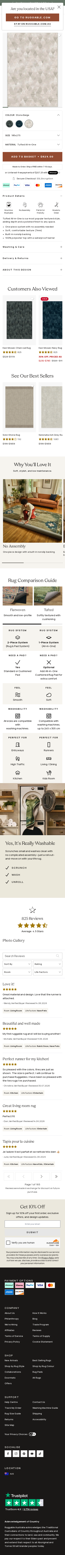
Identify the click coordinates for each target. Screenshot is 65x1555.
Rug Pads (37, 1371)
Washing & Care (13, 246)
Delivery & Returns (16, 258)
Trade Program (40, 1324)
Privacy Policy (12, 1341)
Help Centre (11, 1402)
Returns (9, 1419)
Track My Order (13, 1407)
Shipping (37, 1413)
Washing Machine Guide (45, 1407)
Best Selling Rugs (41, 1360)
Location (13, 1468)
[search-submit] (59, 956)
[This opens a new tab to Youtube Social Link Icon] (32, 1453)
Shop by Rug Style (14, 1366)
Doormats (10, 1377)
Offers (8, 1383)
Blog (35, 1318)
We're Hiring (11, 1324)
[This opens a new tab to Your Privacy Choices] (32, 1434)
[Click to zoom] (32, 70)
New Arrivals (11, 1360)
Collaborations (13, 1371)
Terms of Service (14, 1336)
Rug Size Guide (13, 1413)
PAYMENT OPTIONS (19, 1280)
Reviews (36, 1330)
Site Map (9, 1425)
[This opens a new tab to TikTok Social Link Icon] (40, 1453)
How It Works (39, 1313)
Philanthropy (12, 1318)
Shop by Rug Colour (43, 1366)
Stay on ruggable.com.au (32, 23)
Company (12, 1308)
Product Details (14, 195)
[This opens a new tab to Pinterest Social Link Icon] (24, 1453)
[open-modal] (59, 7)
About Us (10, 1313)
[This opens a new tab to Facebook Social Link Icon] (8, 1453)
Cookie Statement (42, 1341)
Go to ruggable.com (32, 17)
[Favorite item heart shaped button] (59, 35)
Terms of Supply (41, 1336)
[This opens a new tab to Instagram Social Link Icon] (16, 1453)
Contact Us (38, 1402)
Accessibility (39, 1419)
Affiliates (9, 1330)
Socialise (12, 1447)
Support (12, 1397)
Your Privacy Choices (16, 1434)
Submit (32, 1232)
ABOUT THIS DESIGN (17, 269)
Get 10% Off (32, 1207)
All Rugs (36, 1377)
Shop (9, 1355)
